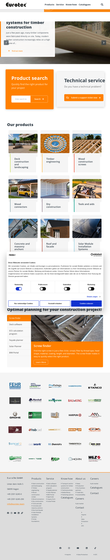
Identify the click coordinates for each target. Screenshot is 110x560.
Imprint (81, 515)
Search (37, 99)
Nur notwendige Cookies (23, 303)
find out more (17, 51)
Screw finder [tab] (15, 318)
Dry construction (37, 501)
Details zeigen (92, 297)
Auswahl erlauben (55, 303)
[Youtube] (15, 513)
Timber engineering (35, 489)
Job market (80, 504)
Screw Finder (51, 501)
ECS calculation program (51, 487)
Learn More (41, 362)
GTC (81, 526)
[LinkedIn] (18, 513)
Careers (80, 498)
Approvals (50, 497)
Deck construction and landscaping (37, 485)
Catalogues (67, 497)
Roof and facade (37, 510)
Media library (66, 492)
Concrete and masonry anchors (37, 507)
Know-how (67, 478)
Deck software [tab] (15, 324)
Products (36, 478)
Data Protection (81, 520)
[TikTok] (95, 548)
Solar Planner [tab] (15, 346)
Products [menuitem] (49, 4)
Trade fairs (79, 492)
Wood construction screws (35, 494)
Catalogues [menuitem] (85, 4)
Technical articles (67, 490)
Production (80, 486)
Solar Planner (51, 492)
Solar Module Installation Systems (36, 514)
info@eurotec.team (15, 504)
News (78, 484)
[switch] (43, 288)
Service (50, 478)
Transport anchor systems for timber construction (67, 486)
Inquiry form (51, 499)
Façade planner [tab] (16, 340)
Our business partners (80, 489)
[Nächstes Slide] (103, 42)
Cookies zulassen (86, 303)
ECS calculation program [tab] (16, 332)
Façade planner (52, 490)
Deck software (51, 484)
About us (81, 478)
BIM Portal (50, 495)
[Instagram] (11, 513)
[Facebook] (8, 513)
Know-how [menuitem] (71, 4)
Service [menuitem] (60, 4)
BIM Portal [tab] (14, 352)
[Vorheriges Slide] (6, 42)
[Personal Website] (22, 513)
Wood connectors (38, 499)
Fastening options (67, 495)
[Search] (102, 4)
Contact (80, 507)
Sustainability (80, 495)
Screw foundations (35, 520)
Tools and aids (37, 504)
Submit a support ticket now (84, 97)
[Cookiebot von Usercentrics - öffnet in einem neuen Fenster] (92, 254)
